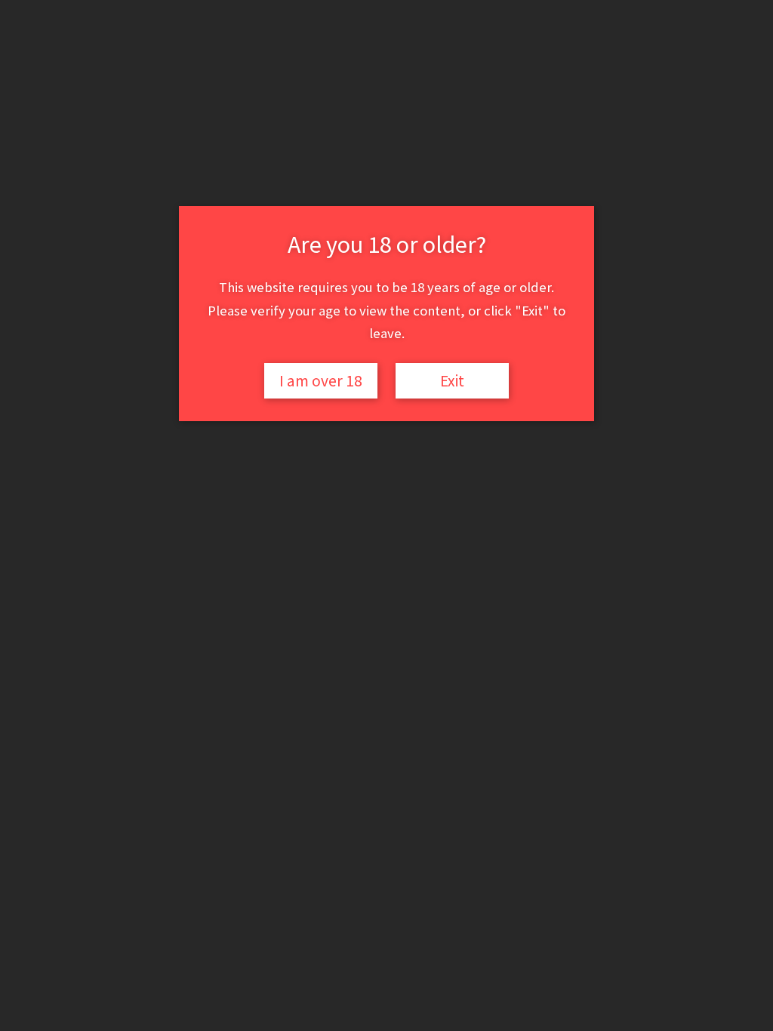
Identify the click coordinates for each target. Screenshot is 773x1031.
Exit (452, 381)
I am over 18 (320, 381)
